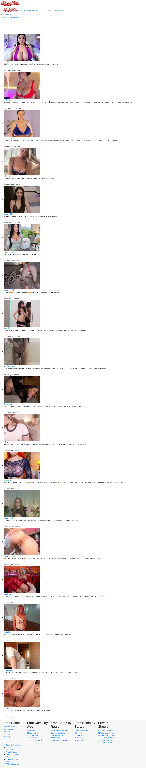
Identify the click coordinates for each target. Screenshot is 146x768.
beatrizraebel (9, 670)
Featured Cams (9, 727)
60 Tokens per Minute (106, 740)
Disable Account (12, 759)
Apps (8, 762)
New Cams (78, 740)
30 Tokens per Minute (106, 738)
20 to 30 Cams (32, 735)
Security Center (12, 752)
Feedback (9, 750)
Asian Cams (55, 738)
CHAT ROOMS (24, 10)
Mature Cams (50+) (34, 740)
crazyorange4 (9, 480)
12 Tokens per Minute (106, 733)
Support (9, 747)
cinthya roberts (9, 556)
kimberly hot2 (9, 252)
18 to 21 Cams (32, 733)
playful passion (9, 366)
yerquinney (8, 328)
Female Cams (8, 729)
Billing (8, 757)
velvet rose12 (9, 290)
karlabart (7, 594)
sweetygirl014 (9, 214)
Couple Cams (8, 734)
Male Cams (7, 731)
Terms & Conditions (13, 745)
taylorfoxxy (8, 100)
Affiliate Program (12, 764)
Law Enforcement (12, 754)
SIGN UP (60, 10)
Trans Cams (7, 736)
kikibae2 (7, 176)
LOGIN (54, 10)
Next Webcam (5, 15)
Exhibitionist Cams (81, 731)
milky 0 (6, 442)
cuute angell (8, 518)
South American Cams (59, 740)
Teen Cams (31, 731)
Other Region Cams (58, 733)
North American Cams (59, 731)
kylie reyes (8, 138)
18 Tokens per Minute (106, 735)
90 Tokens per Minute (106, 743)
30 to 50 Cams (32, 738)
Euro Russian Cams (58, 735)
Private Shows (79, 735)
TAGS (50, 10)
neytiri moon (8, 62)
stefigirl (7, 632)
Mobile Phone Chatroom (9, 17)
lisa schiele (8, 404)
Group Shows (79, 738)
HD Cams (78, 733)
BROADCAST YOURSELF (39, 10)
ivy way (7, 708)
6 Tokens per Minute (106, 731)
